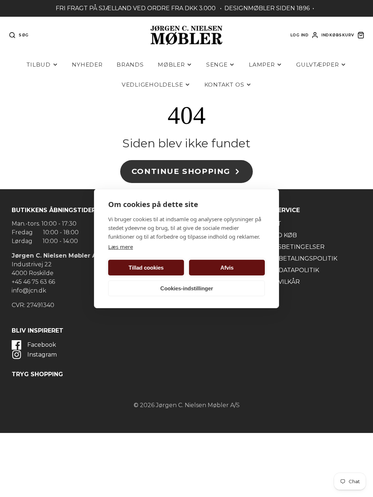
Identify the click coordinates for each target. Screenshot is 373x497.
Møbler (171, 64)
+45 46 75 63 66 (33, 281)
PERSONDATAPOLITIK (285, 270)
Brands (130, 64)
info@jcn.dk (29, 290)
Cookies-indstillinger (186, 288)
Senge (217, 64)
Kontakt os (224, 84)
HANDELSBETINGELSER (288, 246)
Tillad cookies (146, 268)
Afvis (226, 268)
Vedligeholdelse (152, 84)
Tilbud (39, 64)
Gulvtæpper (317, 64)
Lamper (262, 64)
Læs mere (120, 246)
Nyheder (87, 64)
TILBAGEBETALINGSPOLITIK (294, 258)
